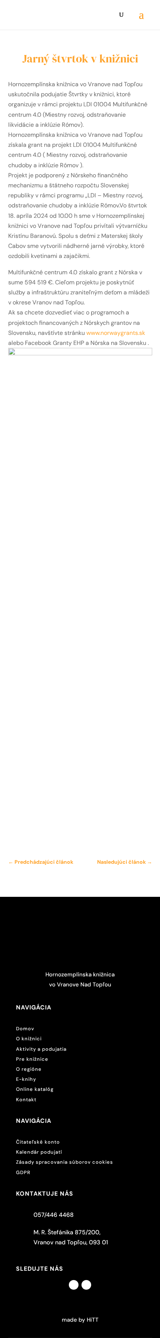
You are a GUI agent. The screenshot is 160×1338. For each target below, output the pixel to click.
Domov (25, 1028)
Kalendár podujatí (39, 1152)
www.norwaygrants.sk (115, 333)
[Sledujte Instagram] (86, 1285)
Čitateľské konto (38, 1142)
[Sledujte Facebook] (74, 1285)
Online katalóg (35, 1089)
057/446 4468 (53, 1215)
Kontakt (26, 1099)
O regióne (29, 1069)
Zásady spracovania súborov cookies (64, 1162)
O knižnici (29, 1038)
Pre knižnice (32, 1059)
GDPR (23, 1172)
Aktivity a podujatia (41, 1049)
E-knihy (26, 1079)
